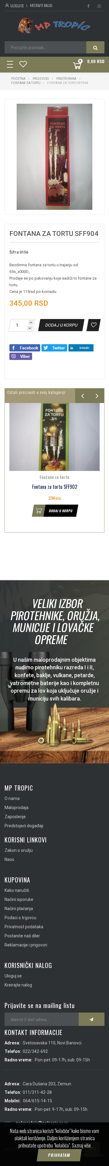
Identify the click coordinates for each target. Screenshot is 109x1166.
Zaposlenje (15, 816)
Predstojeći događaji (24, 825)
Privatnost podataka (24, 926)
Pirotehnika (66, 78)
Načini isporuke (19, 899)
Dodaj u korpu (60, 510)
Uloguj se (17, 5)
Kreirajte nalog (41, 5)
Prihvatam (59, 1155)
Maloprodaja (16, 807)
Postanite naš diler (22, 935)
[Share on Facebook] (24, 347)
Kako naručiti (17, 890)
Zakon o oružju (19, 850)
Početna (18, 78)
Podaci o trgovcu (20, 917)
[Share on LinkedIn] (81, 347)
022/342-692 (35, 1051)
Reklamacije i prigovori (26, 945)
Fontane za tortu (26, 83)
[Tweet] (54, 347)
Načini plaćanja (19, 908)
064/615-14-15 (37, 1100)
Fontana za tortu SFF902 (54, 486)
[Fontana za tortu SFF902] (54, 437)
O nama (12, 798)
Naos (9, 859)
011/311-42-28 (37, 1092)
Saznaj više (81, 1145)
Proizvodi (41, 78)
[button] (87, 109)
